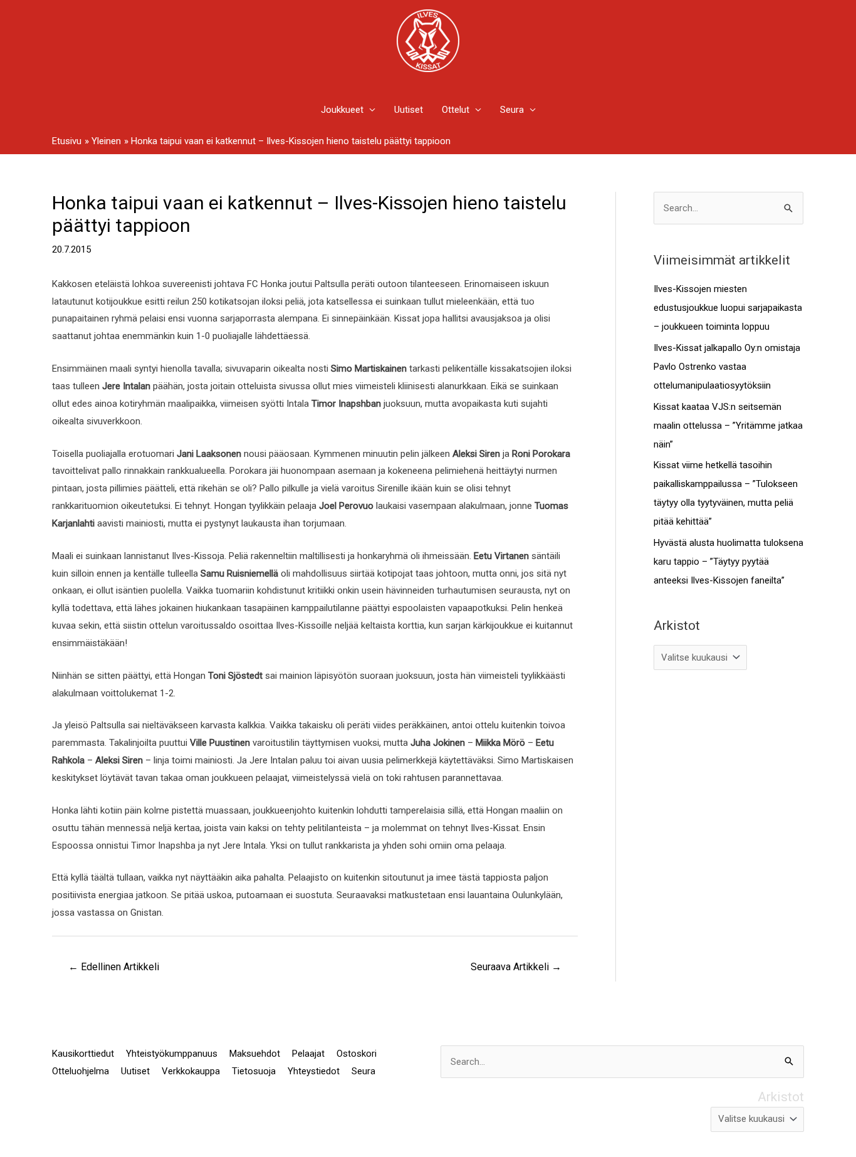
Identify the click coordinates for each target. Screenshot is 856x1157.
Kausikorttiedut (83, 1053)
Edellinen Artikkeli (113, 967)
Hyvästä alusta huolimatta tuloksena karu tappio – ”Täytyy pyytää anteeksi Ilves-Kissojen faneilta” (728, 561)
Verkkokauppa (191, 1071)
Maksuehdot (254, 1053)
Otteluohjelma (80, 1071)
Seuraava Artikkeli (516, 967)
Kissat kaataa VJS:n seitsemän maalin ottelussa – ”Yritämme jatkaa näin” (728, 425)
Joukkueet (342, 109)
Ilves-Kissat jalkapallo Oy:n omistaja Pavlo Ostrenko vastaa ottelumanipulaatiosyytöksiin (727, 366)
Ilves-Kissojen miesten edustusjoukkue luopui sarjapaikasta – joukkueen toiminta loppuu (728, 307)
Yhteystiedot (314, 1071)
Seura (512, 109)
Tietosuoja (254, 1071)
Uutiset (408, 109)
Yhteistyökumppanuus (171, 1053)
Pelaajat (308, 1053)
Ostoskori (357, 1053)
